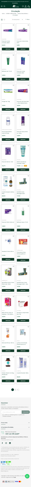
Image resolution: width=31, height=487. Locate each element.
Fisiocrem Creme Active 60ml (22, 41)
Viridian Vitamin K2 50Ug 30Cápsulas (8, 373)
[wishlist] (13, 25)
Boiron (3, 99)
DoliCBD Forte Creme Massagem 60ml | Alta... (23, 283)
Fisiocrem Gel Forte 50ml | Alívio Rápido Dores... (23, 102)
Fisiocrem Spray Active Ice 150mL (22, 132)
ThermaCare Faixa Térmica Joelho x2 (21, 253)
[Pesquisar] (4, 6)
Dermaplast (4, 280)
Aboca (18, 340)
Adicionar (8, 49)
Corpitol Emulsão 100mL (23, 373)
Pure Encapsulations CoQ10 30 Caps (7, 132)
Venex (3, 340)
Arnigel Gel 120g (6, 101)
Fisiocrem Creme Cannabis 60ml (21, 72)
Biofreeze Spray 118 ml (22, 222)
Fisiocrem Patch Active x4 (8, 222)
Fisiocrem (4, 39)
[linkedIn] (10, 443)
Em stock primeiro (17, 19)
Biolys (3, 310)
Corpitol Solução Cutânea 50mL (8, 192)
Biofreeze (4, 69)
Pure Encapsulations (7, 129)
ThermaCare (20, 250)
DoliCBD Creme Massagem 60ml (21, 192)
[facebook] (2, 443)
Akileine (18, 159)
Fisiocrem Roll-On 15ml (7, 161)
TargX (14, 477)
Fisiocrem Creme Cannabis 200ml (6, 41)
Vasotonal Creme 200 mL (8, 251)
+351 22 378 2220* (12, 434)
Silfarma (19, 310)
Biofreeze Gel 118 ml (7, 71)
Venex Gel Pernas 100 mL (8, 342)
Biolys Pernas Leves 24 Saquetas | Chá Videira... (8, 313)
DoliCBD (19, 280)
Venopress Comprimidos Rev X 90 (23, 313)
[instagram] (6, 443)
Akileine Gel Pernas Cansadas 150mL (21, 162)
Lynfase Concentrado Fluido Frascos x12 (22, 343)
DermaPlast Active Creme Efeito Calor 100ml (8, 283)
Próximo (17, 389)
